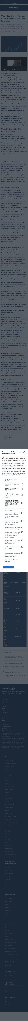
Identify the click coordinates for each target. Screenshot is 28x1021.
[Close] (24, 452)
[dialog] (14, 510)
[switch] (22, 483)
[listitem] (14, 480)
